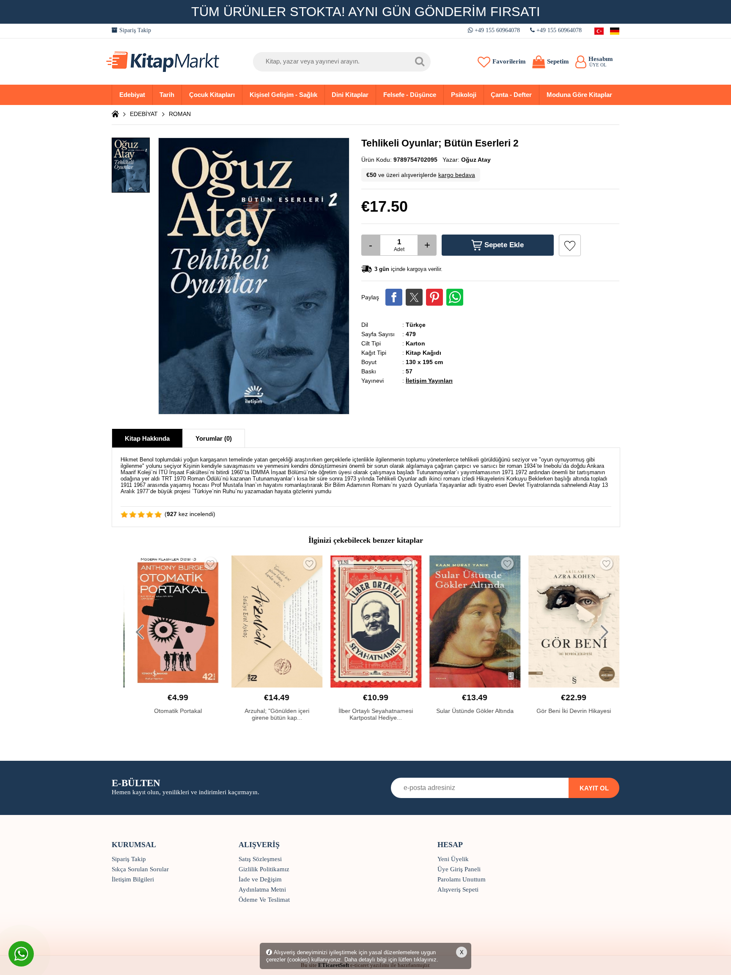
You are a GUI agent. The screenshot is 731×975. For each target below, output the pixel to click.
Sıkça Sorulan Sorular (140, 869)
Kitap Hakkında (147, 438)
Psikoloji (463, 94)
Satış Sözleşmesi (260, 859)
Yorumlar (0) (213, 438)
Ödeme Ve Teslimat (264, 899)
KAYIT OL (594, 788)
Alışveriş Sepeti (457, 889)
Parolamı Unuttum (461, 879)
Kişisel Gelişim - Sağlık (283, 94)
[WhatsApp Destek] (21, 954)
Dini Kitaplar (350, 94)
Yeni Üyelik (453, 859)
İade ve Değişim (260, 879)
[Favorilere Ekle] (570, 245)
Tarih (166, 94)
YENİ (340, 562)
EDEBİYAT (144, 113)
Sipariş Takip (134, 30)
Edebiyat (132, 94)
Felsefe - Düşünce (409, 94)
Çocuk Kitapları (212, 94)
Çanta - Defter (511, 94)
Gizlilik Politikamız (264, 869)
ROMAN (180, 113)
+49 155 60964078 (497, 30)
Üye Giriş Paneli (459, 869)
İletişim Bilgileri (133, 879)
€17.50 (384, 206)
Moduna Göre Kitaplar (579, 94)
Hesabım (600, 61)
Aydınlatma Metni (262, 889)
